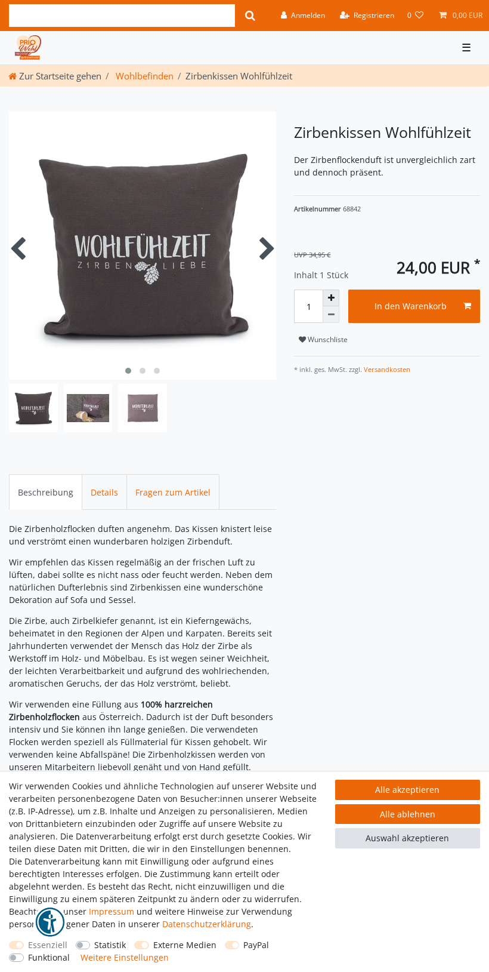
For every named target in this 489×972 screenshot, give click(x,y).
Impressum (111, 911)
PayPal (256, 945)
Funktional (49, 957)
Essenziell (47, 945)
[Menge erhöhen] (331, 298)
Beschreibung (45, 492)
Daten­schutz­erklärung (206, 924)
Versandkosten (386, 369)
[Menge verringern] (331, 314)
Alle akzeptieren (407, 789)
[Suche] (250, 15)
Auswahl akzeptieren (407, 838)
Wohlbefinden (143, 76)
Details (104, 492)
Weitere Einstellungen (125, 957)
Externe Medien (184, 945)
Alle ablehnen (407, 814)
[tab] (45, 491)
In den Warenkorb (411, 306)
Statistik (110, 945)
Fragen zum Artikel (173, 492)
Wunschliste (327, 339)
